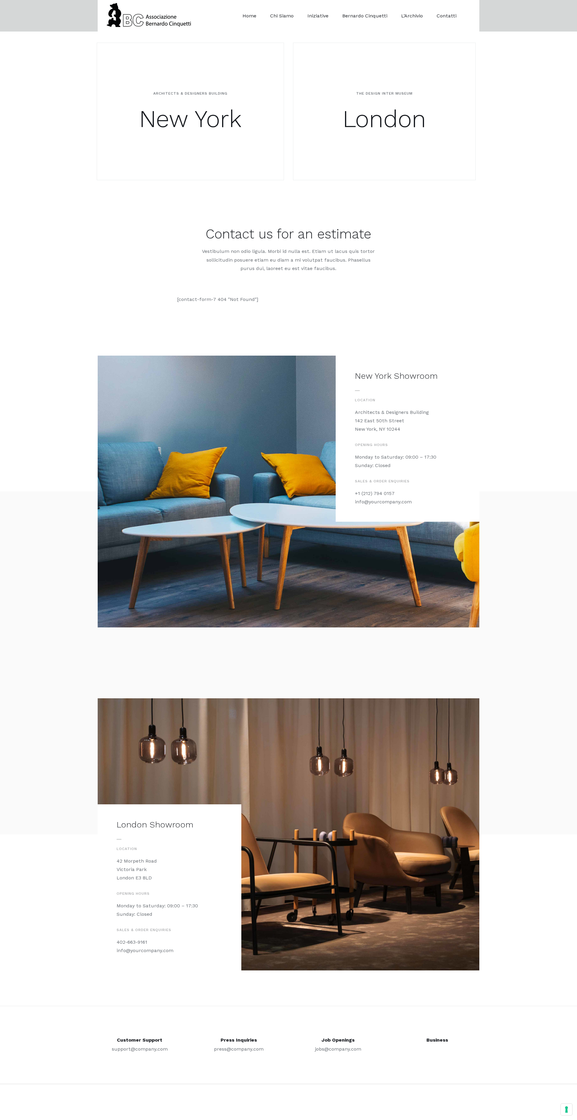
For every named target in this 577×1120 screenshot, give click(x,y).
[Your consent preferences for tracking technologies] (566, 1109)
